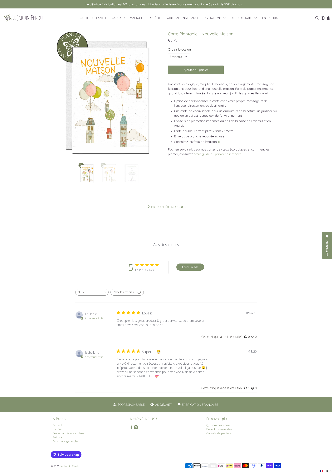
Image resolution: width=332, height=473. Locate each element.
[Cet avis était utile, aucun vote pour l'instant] (245, 337)
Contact (57, 425)
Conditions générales (66, 441)
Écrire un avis (190, 267)
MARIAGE (136, 18)
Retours (57, 437)
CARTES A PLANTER (93, 18)
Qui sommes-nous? (218, 425)
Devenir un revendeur (219, 429)
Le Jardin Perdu (69, 466)
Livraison (58, 429)
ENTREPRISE (271, 18)
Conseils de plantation (219, 433)
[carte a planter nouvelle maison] (108, 95)
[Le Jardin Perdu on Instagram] (136, 428)
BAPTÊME (154, 18)
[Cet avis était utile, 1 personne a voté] (245, 388)
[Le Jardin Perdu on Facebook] (131, 428)
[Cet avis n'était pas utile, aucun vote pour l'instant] (252, 337)
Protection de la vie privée (68, 433)
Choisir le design (179, 49)
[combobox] (92, 292)
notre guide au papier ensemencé (217, 154)
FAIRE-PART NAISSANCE (182, 18)
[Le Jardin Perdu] (23, 18)
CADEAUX (118, 18)
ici (218, 142)
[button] (325, 471)
